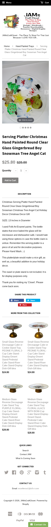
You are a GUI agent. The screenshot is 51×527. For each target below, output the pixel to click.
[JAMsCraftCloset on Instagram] (37, 473)
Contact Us (39, 524)
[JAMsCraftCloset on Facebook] (14, 473)
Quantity (6, 170)
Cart (46, 2)
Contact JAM (25, 454)
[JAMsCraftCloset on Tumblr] (45, 473)
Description (24, 194)
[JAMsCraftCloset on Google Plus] (29, 473)
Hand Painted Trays (25, 46)
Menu (8, 2)
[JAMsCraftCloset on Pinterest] (22, 473)
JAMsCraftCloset (28, 501)
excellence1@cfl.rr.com (28, 488)
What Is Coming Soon (25, 458)
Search (25, 450)
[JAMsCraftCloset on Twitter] (6, 473)
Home (7, 46)
